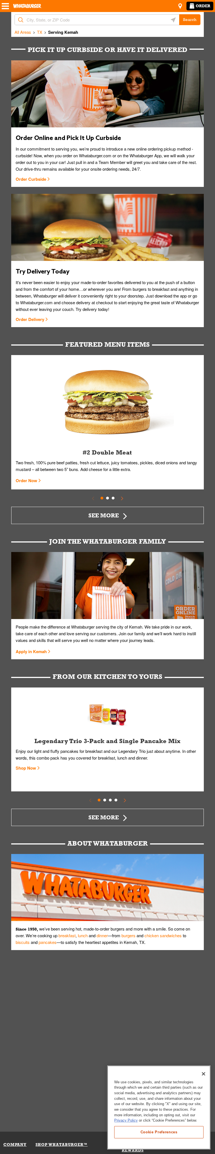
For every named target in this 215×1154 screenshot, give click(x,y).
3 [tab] (113, 498)
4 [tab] (115, 800)
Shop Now (26, 768)
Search (190, 19)
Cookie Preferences (159, 1132)
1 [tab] (102, 498)
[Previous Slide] (93, 498)
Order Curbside (31, 179)
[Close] (203, 1074)
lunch (83, 935)
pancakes (48, 942)
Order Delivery (30, 319)
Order (203, 5)
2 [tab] (107, 498)
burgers (128, 935)
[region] (159, 1107)
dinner (102, 935)
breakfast (67, 935)
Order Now (26, 480)
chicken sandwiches (163, 935)
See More (103, 515)
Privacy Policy (126, 1120)
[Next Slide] (122, 498)
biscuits (23, 942)
